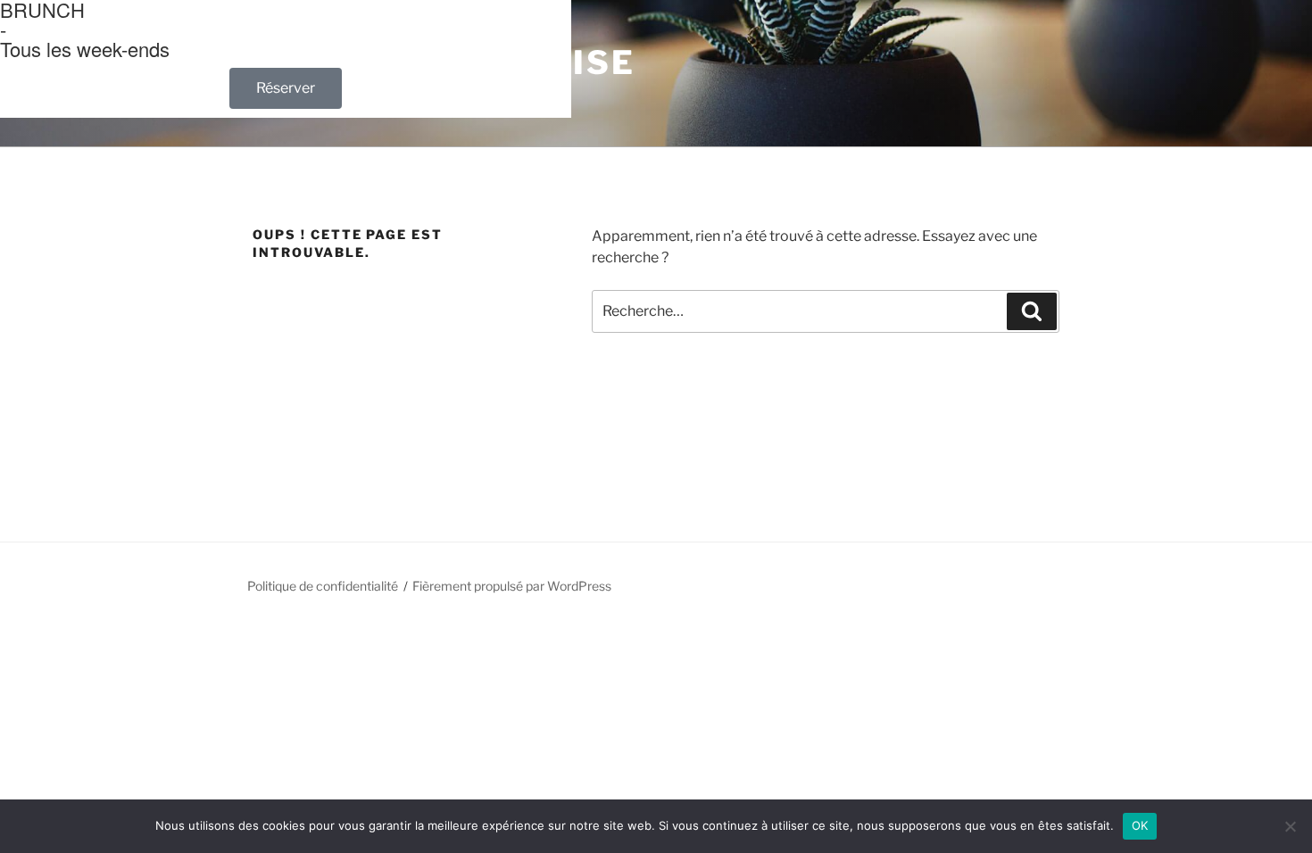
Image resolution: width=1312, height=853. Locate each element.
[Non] (1290, 826)
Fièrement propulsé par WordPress (511, 585)
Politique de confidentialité (322, 585)
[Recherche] (1032, 311)
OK (1140, 825)
